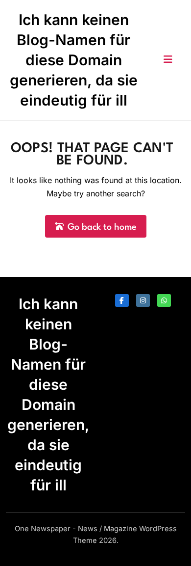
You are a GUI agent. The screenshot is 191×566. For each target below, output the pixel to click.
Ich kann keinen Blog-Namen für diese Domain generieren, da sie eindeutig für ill (74, 60)
